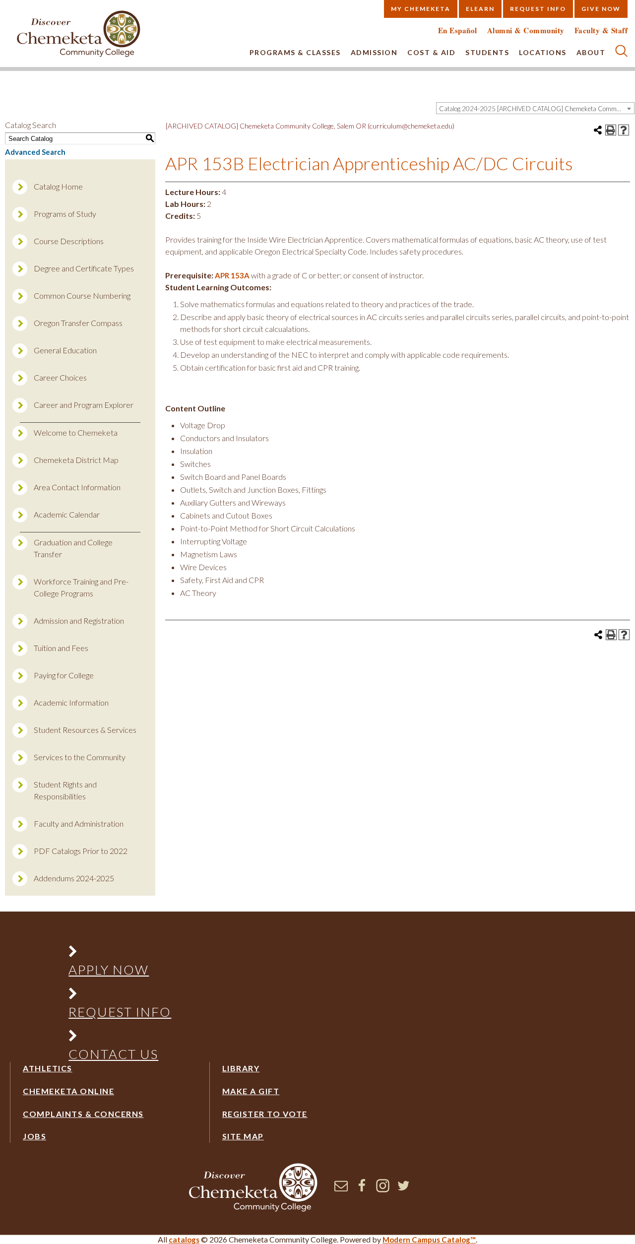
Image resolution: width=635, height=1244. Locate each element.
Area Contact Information (77, 487)
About (591, 52)
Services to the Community (80, 757)
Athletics (47, 1068)
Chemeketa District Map (76, 459)
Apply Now (108, 970)
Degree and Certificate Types (84, 268)
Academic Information (71, 702)
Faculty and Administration (79, 823)
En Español (457, 30)
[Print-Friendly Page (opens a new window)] (610, 130)
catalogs (184, 1239)
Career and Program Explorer (83, 404)
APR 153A (232, 275)
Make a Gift (251, 1091)
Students (487, 52)
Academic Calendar (67, 514)
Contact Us (113, 1054)
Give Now (601, 8)
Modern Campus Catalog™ (429, 1239)
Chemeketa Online (68, 1091)
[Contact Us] (120, 1038)
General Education (65, 350)
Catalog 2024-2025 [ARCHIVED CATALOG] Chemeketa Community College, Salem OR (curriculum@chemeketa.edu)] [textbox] (536, 109)
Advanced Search (35, 151)
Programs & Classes (295, 52)
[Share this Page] (597, 130)
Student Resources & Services (85, 729)
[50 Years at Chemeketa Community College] (78, 34)
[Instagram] (382, 1189)
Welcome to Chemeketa (76, 432)
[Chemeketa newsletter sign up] (341, 1189)
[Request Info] (120, 995)
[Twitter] (403, 1189)
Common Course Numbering (82, 295)
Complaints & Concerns (83, 1113)
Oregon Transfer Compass (78, 322)
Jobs (34, 1136)
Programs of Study (65, 213)
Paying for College (64, 675)
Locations (543, 52)
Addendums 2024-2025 (74, 878)
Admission (374, 52)
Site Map (243, 1136)
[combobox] (535, 108)
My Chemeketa (420, 8)
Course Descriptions (69, 241)
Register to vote (265, 1113)
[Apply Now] (120, 953)
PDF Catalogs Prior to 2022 (80, 850)
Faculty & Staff (601, 30)
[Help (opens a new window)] (623, 130)
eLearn (480, 8)
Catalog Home (58, 186)
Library (241, 1068)
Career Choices (60, 377)
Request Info (538, 8)
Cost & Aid (431, 52)
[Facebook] (362, 1189)
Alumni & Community (526, 30)
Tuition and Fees (61, 648)
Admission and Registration (79, 620)
